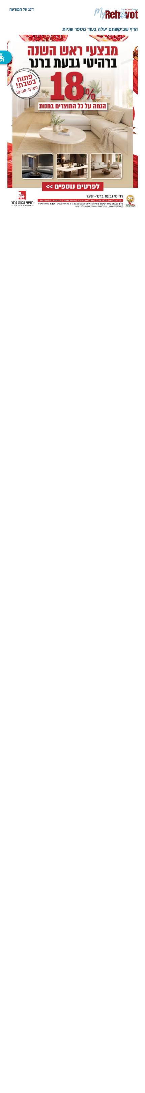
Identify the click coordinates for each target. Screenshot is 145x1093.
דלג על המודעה (21, 9)
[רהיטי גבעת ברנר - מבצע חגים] (72, 122)
